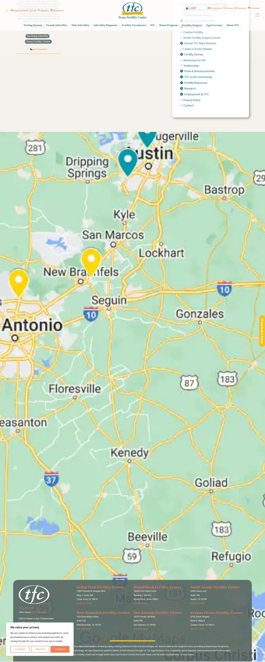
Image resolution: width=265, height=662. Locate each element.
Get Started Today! (262, 332)
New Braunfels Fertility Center (103, 613)
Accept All (60, 649)
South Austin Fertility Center (215, 587)
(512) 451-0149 (26, 608)
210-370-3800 (140, 629)
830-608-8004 (83, 629)
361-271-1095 (197, 629)
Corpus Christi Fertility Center (216, 613)
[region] (40, 639)
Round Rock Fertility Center (158, 587)
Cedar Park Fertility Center (100, 587)
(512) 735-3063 (38, 612)
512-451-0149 (140, 603)
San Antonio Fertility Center (158, 613)
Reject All (40, 649)
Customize (20, 649)
